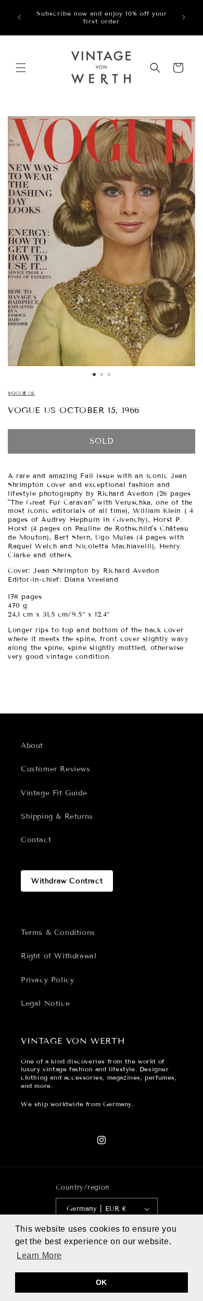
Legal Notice (45, 1003)
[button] (20, 67)
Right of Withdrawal (58, 956)
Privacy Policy (47, 979)
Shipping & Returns (57, 816)
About (32, 745)
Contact (36, 839)
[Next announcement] (183, 17)
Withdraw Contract (67, 881)
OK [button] (101, 1282)
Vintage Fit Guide (54, 793)
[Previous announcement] (19, 17)
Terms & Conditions (58, 932)
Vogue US (21, 393)
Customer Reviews (56, 769)
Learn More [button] (39, 1255)
